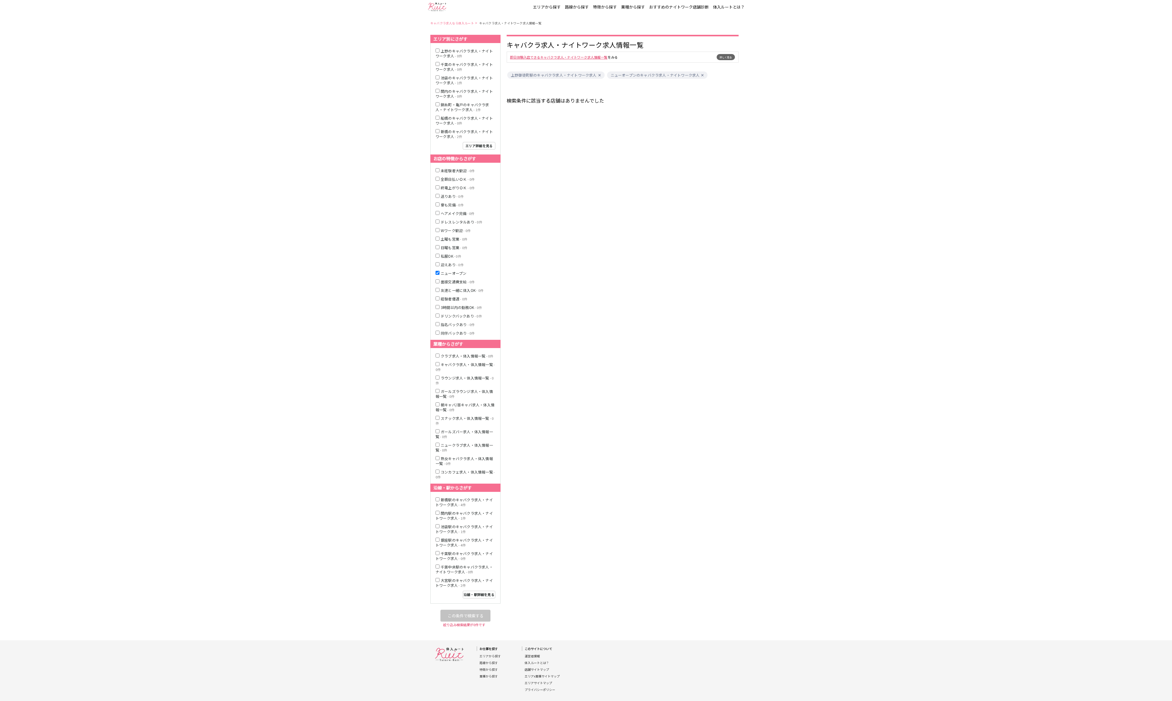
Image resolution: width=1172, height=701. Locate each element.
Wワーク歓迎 (456, 230)
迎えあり (452, 264)
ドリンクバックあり (461, 315)
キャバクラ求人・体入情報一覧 (465, 367)
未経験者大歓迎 (458, 170)
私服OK (451, 256)
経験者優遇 (454, 298)
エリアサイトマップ (538, 683)
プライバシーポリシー (540, 689)
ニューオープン (453, 273)
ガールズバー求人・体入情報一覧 (464, 434)
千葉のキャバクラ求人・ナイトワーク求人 (464, 67)
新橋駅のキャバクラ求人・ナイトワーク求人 (464, 502)
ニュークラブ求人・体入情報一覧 (464, 447)
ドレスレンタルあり (461, 221)
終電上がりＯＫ (458, 187)
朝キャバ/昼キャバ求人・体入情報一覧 (465, 407)
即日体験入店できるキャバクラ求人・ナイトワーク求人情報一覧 (558, 57)
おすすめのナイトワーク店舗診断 (679, 7)
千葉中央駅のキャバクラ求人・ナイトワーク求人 (464, 569)
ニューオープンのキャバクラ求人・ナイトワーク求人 (655, 75)
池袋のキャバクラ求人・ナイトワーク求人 (464, 80)
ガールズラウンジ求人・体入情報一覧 (464, 394)
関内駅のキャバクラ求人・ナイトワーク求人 (464, 515)
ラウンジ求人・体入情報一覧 (465, 380)
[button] (600, 75)
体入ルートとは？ (729, 7)
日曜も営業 (454, 247)
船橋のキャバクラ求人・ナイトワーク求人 (464, 120)
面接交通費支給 (458, 281)
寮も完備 (452, 204)
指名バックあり (458, 324)
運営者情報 (532, 656)
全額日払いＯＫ (458, 179)
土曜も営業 (454, 239)
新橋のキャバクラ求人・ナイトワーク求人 (464, 134)
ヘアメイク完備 (457, 213)
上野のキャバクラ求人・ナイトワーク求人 (464, 53)
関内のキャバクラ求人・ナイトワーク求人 (464, 94)
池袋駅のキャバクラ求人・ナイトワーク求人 (464, 529)
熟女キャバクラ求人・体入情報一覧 (464, 461)
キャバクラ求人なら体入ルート (452, 23)
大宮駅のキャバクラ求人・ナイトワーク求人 (464, 583)
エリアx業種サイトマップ (542, 676)
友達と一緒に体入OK (462, 290)
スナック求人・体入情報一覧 (465, 421)
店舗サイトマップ (537, 669)
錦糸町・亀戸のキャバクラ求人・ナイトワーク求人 (462, 107)
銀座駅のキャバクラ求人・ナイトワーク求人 (464, 542)
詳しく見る (726, 57)
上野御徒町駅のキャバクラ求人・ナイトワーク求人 (554, 75)
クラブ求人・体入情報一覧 (467, 355)
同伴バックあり (458, 333)
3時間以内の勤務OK (461, 307)
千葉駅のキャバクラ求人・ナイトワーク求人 (464, 556)
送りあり (452, 196)
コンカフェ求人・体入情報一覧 (465, 474)
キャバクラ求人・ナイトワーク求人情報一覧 (510, 23)
